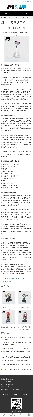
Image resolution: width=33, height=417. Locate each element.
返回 (20, 416)
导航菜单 (4, 13)
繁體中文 (29, 1)
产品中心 (17, 17)
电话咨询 (12, 416)
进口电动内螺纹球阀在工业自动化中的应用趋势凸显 (16, 357)
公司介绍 (5, 394)
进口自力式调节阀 (25, 17)
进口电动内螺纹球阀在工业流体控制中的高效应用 (15, 348)
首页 (12, 17)
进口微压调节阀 (25, 307)
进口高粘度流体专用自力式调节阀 (16, 279)
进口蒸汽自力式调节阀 (13, 281)
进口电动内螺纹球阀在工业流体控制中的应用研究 (15, 360)
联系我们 (25, 394)
